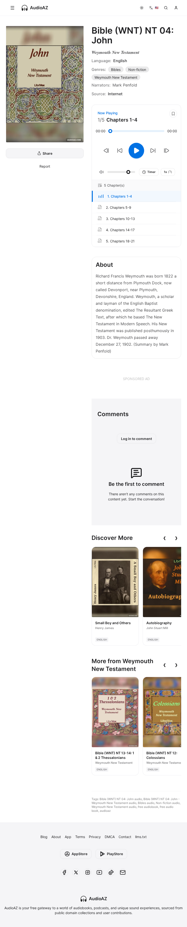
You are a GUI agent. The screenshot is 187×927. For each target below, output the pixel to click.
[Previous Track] (106, 150)
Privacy (95, 837)
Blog (43, 837)
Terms (80, 837)
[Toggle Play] (136, 150)
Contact (125, 837)
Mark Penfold (124, 85)
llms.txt (141, 837)
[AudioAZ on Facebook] (64, 872)
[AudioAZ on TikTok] (111, 872)
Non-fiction (137, 69)
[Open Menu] (12, 8)
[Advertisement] (136, 378)
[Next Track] (166, 150)
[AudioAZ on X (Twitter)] (76, 872)
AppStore (79, 854)
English (120, 60)
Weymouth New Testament (115, 52)
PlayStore (115, 854)
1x (165, 172)
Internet (115, 93)
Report (44, 166)
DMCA (110, 837)
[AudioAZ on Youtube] (99, 872)
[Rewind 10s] (120, 150)
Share (47, 153)
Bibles (116, 69)
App (68, 837)
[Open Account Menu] (176, 8)
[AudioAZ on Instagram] (88, 872)
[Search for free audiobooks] (166, 8)
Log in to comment (136, 439)
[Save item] (173, 113)
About (56, 837)
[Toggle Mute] (101, 172)
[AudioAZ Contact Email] (123, 872)
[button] (136, 196)
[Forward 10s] (153, 150)
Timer (151, 172)
